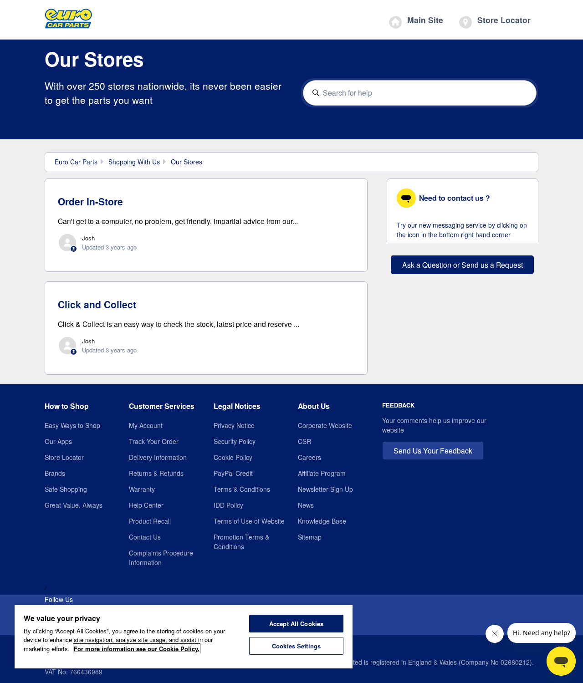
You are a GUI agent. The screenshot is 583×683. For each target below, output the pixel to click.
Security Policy (235, 441)
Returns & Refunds (156, 473)
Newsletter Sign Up (325, 489)
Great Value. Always (73, 505)
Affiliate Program (322, 473)
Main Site (424, 19)
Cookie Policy (233, 457)
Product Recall (150, 520)
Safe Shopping (66, 489)
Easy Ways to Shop (72, 425)
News (306, 505)
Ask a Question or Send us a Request (462, 265)
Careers (309, 457)
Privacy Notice (234, 425)
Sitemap (310, 536)
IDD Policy (228, 505)
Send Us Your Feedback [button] (433, 450)
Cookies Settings (296, 646)
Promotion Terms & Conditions (241, 541)
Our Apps (58, 441)
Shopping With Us (134, 161)
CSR (304, 441)
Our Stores (186, 161)
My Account (146, 425)
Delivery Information (158, 457)
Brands (55, 473)
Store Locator (503, 19)
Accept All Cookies (296, 623)
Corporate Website (325, 425)
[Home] (68, 21)
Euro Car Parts (76, 161)
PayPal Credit (233, 473)
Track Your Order (154, 441)
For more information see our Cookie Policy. (136, 648)
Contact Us (145, 536)
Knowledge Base (322, 520)
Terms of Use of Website (249, 520)
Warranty (142, 489)
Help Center (146, 505)
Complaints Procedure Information (161, 557)
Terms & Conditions (242, 489)
